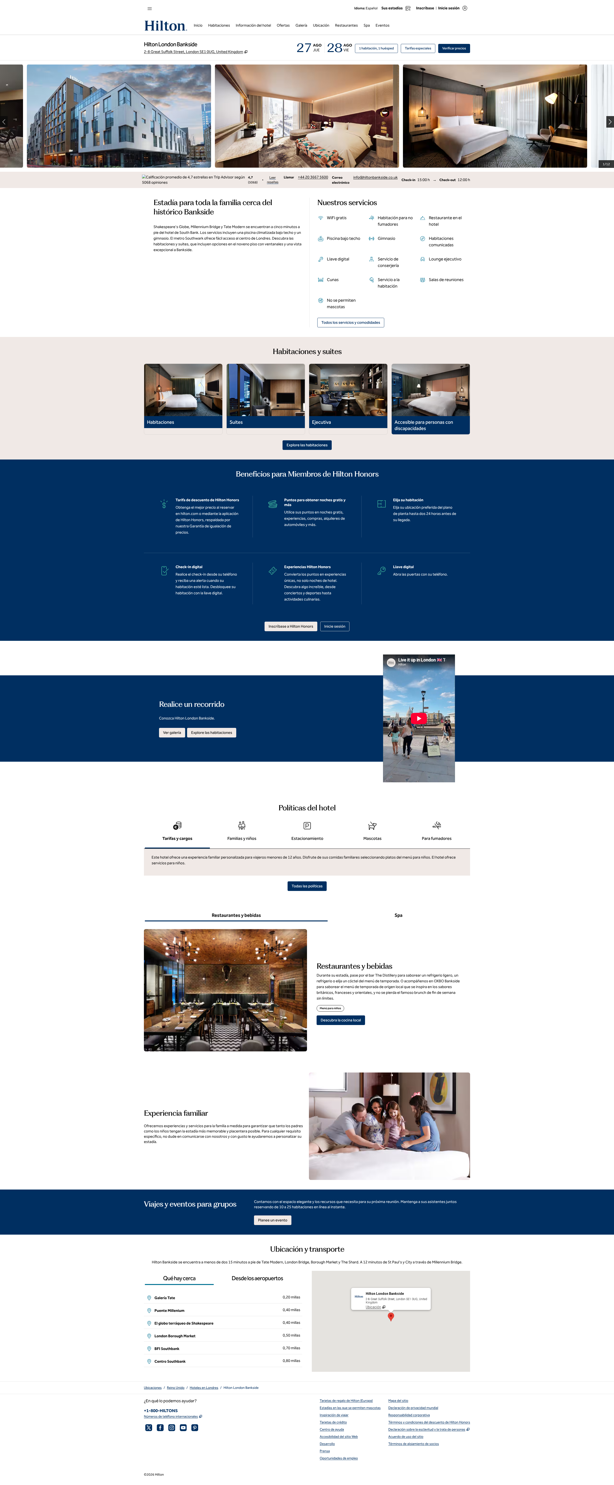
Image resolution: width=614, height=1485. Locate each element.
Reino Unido (175, 1388)
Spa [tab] (398, 915)
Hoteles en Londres (204, 1388)
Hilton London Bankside (241, 1388)
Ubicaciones (153, 1388)
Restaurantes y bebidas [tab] (236, 915)
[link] (313, 177)
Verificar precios (456, 48)
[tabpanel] (307, 862)
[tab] (177, 833)
